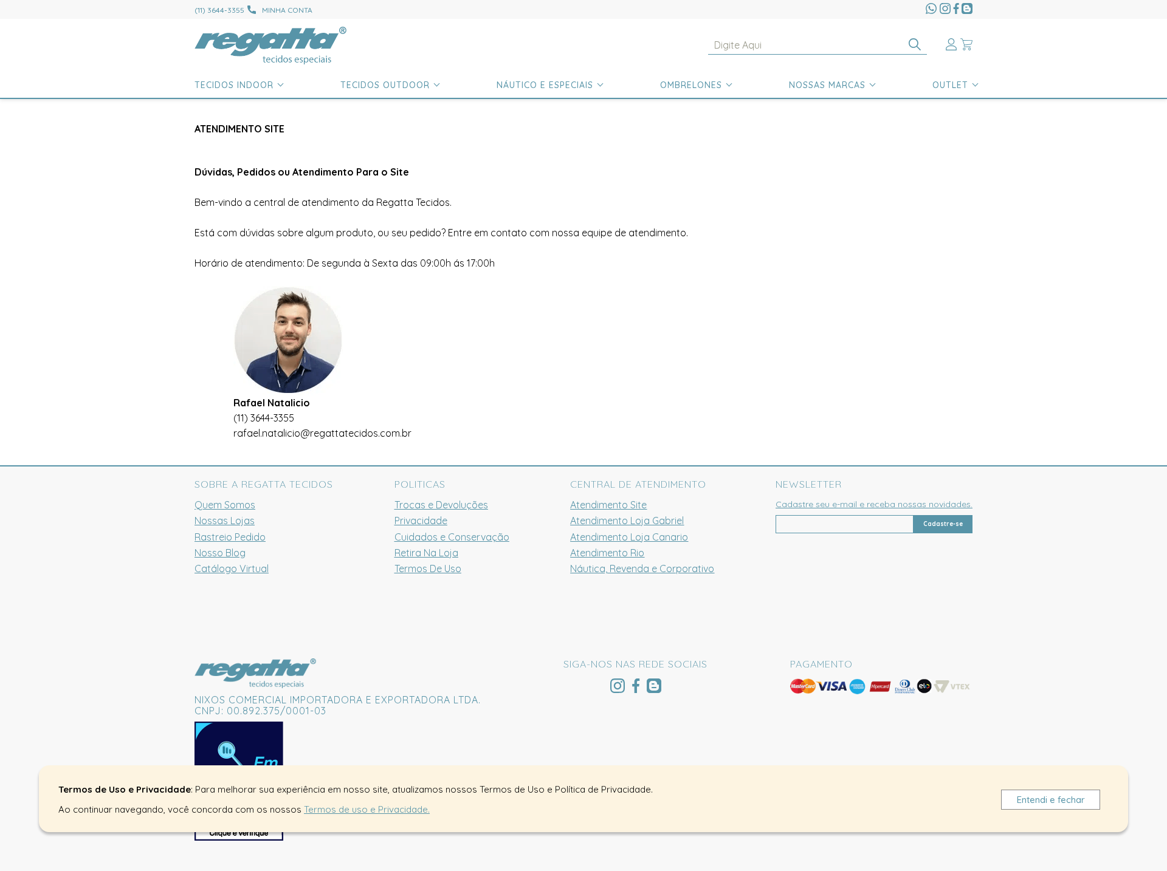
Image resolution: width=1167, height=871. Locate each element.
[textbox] (817, 45)
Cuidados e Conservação (451, 537)
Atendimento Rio (607, 553)
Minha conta (287, 10)
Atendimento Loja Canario (629, 537)
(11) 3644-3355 (263, 418)
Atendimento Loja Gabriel (627, 520)
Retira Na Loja (426, 553)
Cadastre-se (943, 524)
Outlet (950, 85)
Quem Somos (224, 505)
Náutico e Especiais (545, 85)
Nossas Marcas (827, 85)
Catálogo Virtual (231, 568)
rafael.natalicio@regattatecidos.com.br (322, 433)
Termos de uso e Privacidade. (367, 809)
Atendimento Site (608, 505)
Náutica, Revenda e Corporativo (642, 568)
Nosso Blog (220, 553)
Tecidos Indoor (234, 85)
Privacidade (420, 520)
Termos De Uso (427, 568)
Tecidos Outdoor (385, 85)
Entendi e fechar (1051, 799)
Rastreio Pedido (230, 537)
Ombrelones (691, 85)
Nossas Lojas (224, 520)
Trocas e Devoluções (441, 505)
